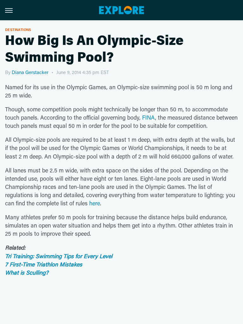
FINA (148, 117)
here (94, 203)
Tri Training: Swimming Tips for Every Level (58, 256)
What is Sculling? (26, 272)
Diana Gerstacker (30, 72)
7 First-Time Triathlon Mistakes (43, 264)
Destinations (18, 29)
